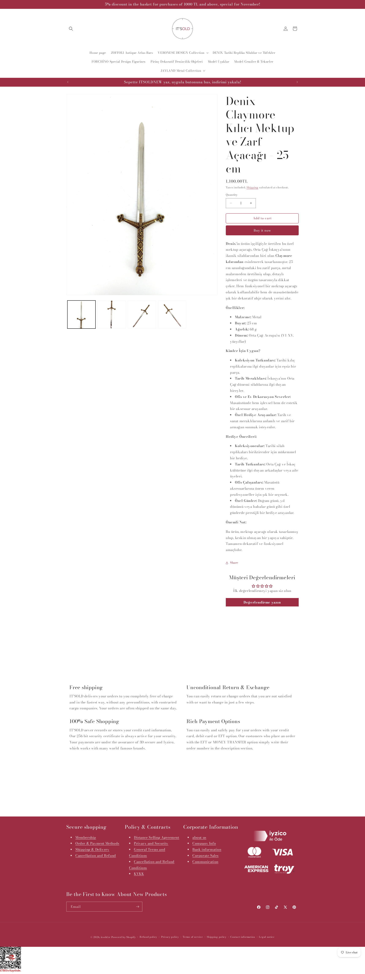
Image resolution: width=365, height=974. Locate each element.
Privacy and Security (151, 843)
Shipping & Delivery (92, 849)
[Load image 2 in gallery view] (112, 314)
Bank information (206, 849)
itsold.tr (105, 937)
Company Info (204, 843)
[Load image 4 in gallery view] (172, 314)
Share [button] (234, 562)
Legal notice (266, 937)
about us (199, 837)
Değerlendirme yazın (262, 602)
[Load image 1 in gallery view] (81, 314)
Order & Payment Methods (97, 843)
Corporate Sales (205, 855)
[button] (71, 28)
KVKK (139, 873)
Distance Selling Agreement (156, 837)
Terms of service (193, 937)
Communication (205, 861)
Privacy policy (170, 937)
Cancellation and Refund (95, 855)
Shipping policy (216, 937)
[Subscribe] (137, 907)
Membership (85, 837)
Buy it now (262, 230)
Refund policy (148, 937)
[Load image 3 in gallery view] (142, 314)
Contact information (242, 937)
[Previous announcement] (67, 82)
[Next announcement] (297, 82)
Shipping (252, 187)
